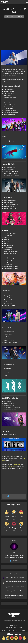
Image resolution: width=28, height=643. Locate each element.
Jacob (6, 16)
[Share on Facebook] (20, 496)
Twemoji (18, 631)
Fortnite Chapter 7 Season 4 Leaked (14, 591)
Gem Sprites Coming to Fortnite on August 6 (16, 581)
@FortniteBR (17, 464)
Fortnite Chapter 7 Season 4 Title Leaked (15, 577)
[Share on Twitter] (8, 496)
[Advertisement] (14, 35)
